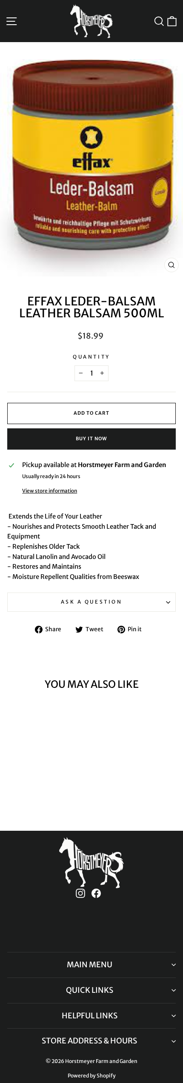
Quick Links (89, 990)
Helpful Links (89, 1015)
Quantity (91, 356)
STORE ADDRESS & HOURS (89, 1041)
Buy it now (91, 439)
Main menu (89, 964)
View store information (49, 490)
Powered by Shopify (92, 1075)
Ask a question (91, 601)
